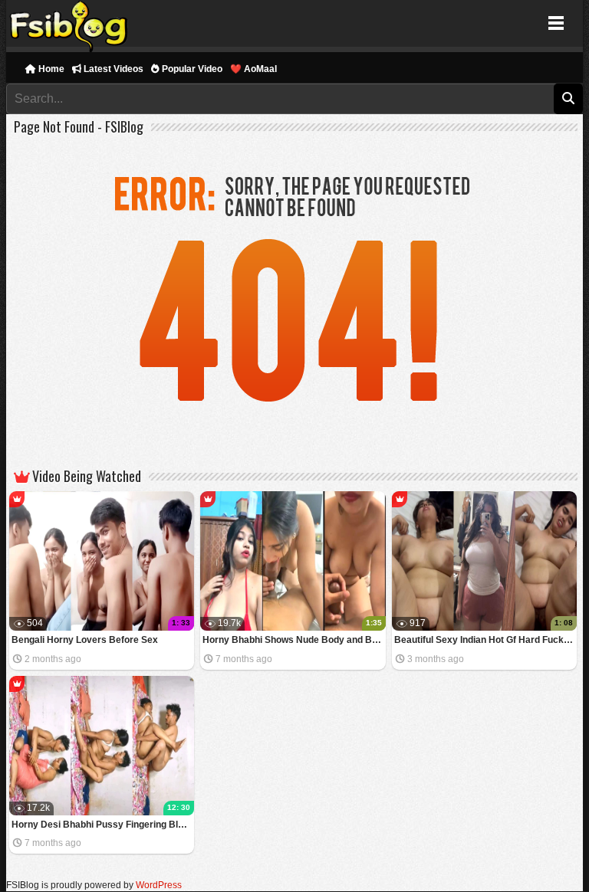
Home (50, 69)
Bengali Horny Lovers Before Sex (85, 640)
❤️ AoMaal (253, 69)
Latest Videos (112, 69)
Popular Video (191, 69)
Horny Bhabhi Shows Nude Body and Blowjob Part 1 (294, 640)
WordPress (159, 885)
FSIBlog (69, 23)
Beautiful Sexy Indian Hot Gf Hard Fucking (485, 640)
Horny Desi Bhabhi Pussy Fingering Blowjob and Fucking (103, 824)
